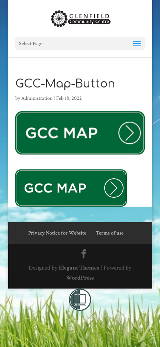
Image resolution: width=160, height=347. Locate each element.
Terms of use (110, 233)
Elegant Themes (79, 268)
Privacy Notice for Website (57, 233)
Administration (36, 98)
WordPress (80, 278)
